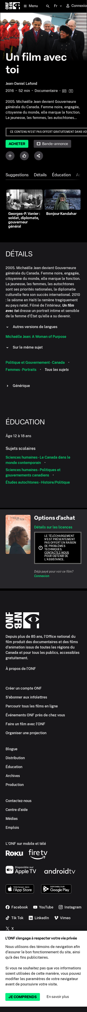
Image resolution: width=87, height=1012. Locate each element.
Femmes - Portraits (21, 370)
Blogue (11, 749)
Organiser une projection (26, 733)
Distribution (15, 758)
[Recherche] (47, 6)
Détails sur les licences (53, 527)
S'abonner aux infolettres (26, 697)
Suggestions (17, 174)
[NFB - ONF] (12, 6)
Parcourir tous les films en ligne (32, 706)
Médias (12, 819)
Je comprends (22, 997)
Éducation (61, 174)
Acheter (17, 144)
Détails (40, 174)
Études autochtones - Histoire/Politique (38, 482)
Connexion (41, 576)
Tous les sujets (57, 370)
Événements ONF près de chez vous (35, 715)
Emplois (12, 827)
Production (15, 785)
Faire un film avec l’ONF (25, 724)
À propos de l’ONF (21, 669)
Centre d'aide (17, 810)
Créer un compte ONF (24, 688)
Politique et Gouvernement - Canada (35, 362)
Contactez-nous (56, 552)
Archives (13, 776)
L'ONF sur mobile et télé (26, 844)
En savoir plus (58, 997)
